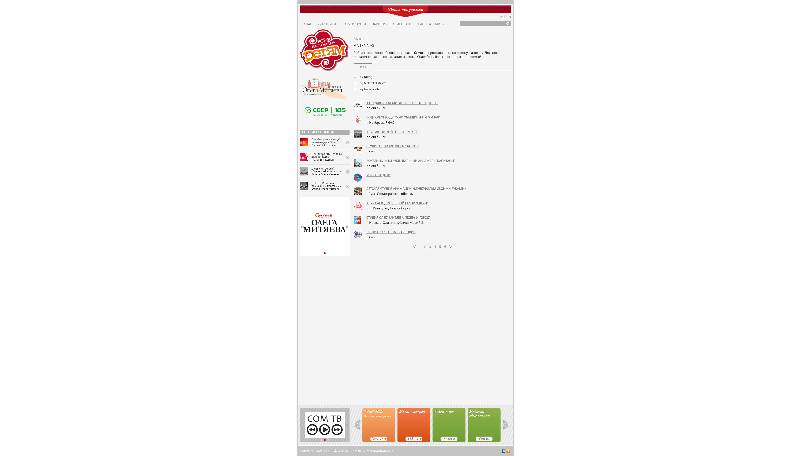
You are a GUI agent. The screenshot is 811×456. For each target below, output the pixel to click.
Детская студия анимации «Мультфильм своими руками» (416, 188)
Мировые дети (378, 175)
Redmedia (323, 450)
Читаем (449, 438)
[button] (302, 227)
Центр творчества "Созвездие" (391, 232)
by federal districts (373, 83)
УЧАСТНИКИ (327, 24)
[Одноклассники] (508, 451)
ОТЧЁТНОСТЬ (402, 24)
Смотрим (379, 438)
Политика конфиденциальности (373, 450)
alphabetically (370, 89)
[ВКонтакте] (504, 451)
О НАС (307, 24)
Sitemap (343, 450)
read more (414, 438)
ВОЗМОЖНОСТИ (354, 24)
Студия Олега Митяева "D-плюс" (392, 146)
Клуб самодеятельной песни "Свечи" (397, 203)
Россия (363, 67)
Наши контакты (431, 24)
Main (357, 38)
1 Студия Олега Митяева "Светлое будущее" (402, 103)
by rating (366, 77)
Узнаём (484, 438)
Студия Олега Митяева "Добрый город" (398, 217)
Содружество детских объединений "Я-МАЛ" (403, 117)
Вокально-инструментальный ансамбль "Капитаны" (410, 161)
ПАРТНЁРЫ (379, 24)
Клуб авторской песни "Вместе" (392, 132)
